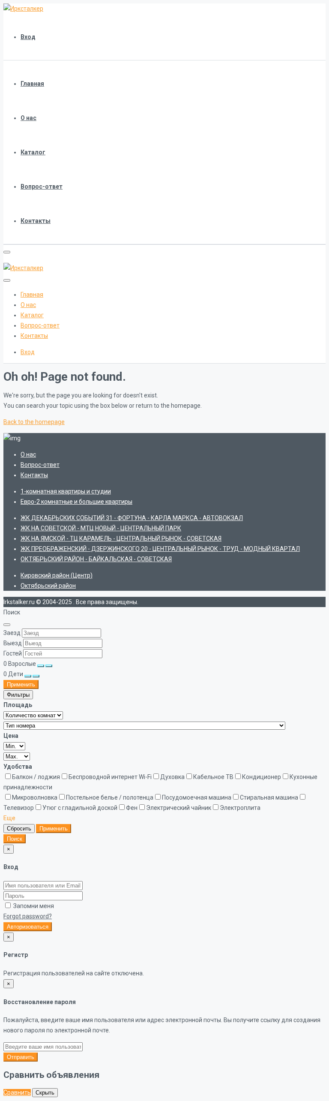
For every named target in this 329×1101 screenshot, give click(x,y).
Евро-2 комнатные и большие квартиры (76, 501)
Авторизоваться (27, 927)
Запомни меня (33, 905)
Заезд (12, 632)
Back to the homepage (34, 421)
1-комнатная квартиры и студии (66, 491)
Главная (32, 83)
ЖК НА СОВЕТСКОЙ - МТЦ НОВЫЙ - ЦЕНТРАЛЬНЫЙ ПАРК (101, 528)
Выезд (12, 643)
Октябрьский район (48, 585)
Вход (28, 36)
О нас (28, 117)
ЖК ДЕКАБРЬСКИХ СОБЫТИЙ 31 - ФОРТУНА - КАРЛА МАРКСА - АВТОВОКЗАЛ (132, 517)
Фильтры (18, 695)
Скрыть (45, 1092)
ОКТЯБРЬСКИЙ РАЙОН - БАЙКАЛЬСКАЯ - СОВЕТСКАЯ (96, 559)
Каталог (33, 152)
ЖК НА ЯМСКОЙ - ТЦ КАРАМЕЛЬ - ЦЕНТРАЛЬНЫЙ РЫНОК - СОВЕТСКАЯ (121, 538)
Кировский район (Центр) (57, 575)
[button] (9, 818)
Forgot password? (27, 916)
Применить (21, 684)
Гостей (12, 653)
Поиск (14, 839)
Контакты (36, 220)
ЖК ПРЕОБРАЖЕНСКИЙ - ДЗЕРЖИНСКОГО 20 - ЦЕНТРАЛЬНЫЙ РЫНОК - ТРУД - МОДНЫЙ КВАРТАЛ (160, 548)
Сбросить (19, 828)
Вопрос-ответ (42, 186)
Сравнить (17, 1092)
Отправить (20, 1057)
